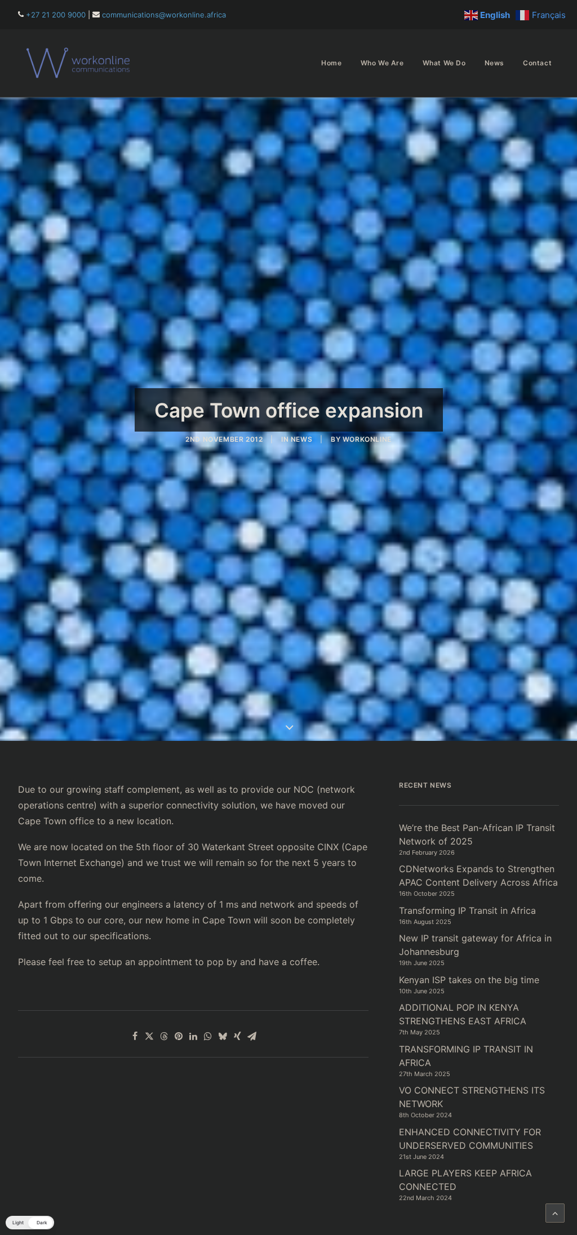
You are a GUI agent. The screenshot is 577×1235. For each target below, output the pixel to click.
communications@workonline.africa (164, 14)
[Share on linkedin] (193, 1036)
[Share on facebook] (134, 1036)
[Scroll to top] (555, 1212)
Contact (537, 63)
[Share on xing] (237, 1036)
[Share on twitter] (149, 1036)
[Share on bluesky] (222, 1036)
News (494, 63)
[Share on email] (252, 1036)
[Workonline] (81, 63)
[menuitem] (331, 63)
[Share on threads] (164, 1036)
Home (331, 63)
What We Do (444, 63)
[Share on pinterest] (178, 1036)
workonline (367, 439)
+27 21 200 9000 (56, 14)
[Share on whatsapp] (208, 1036)
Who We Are (382, 63)
